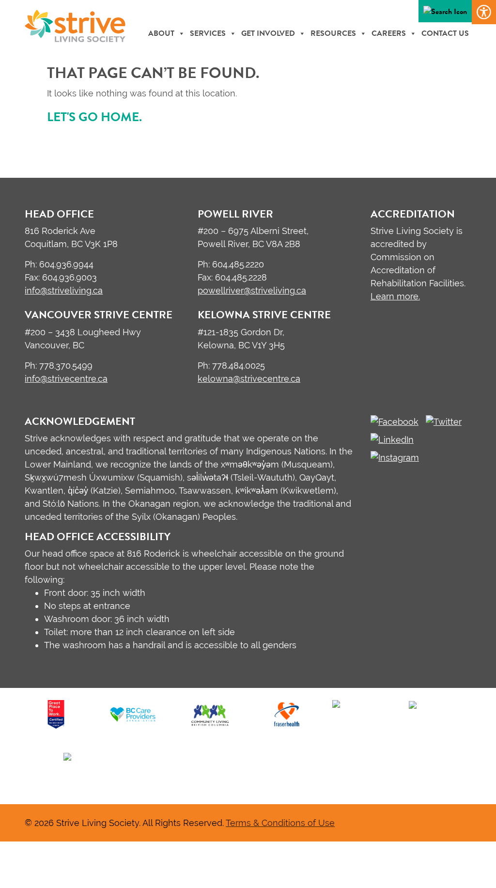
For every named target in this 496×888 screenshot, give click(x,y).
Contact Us (445, 33)
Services (208, 33)
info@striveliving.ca (64, 290)
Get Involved (268, 33)
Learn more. (395, 296)
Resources (333, 33)
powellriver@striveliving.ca (252, 290)
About (161, 33)
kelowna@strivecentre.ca (249, 379)
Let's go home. (94, 117)
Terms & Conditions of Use (280, 823)
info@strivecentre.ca (66, 379)
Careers (389, 33)
